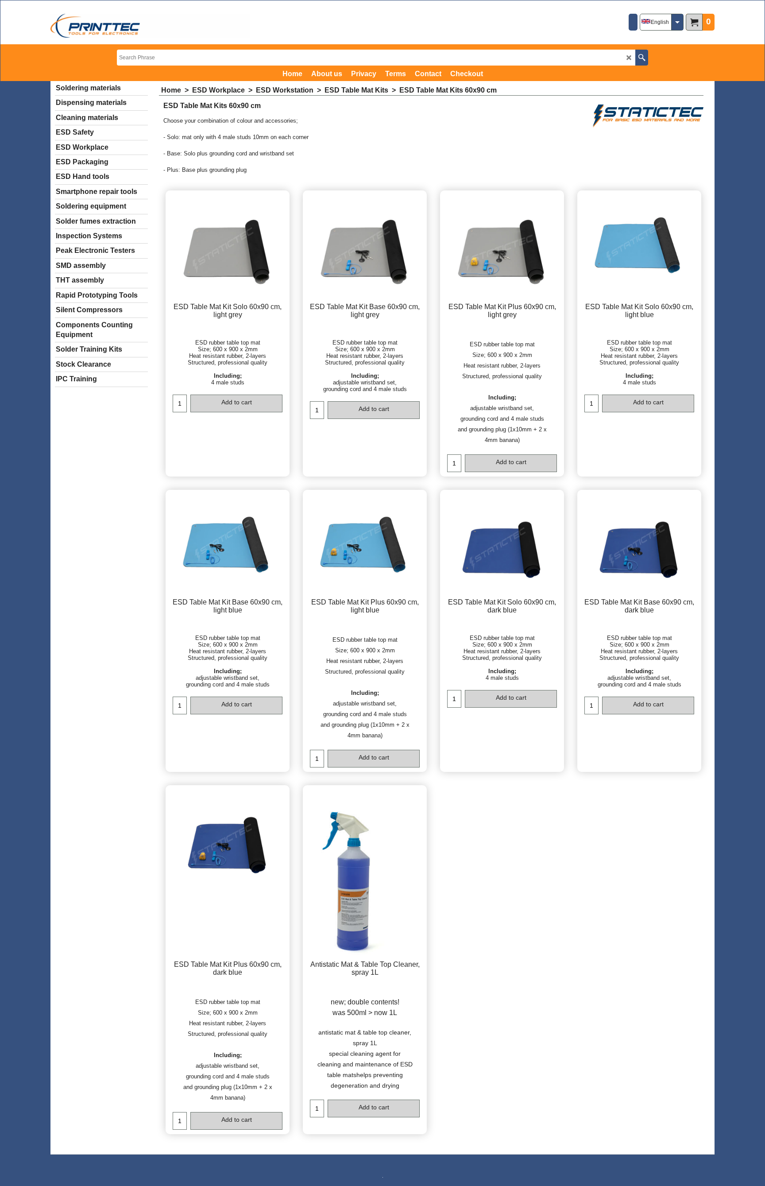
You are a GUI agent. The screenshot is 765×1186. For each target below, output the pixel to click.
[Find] (641, 58)
